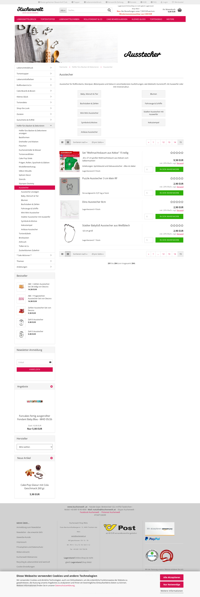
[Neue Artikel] (51, 458)
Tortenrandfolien (26, 154)
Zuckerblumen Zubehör (29, 250)
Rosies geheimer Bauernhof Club (53, 2)
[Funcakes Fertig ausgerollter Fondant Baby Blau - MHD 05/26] (34, 401)
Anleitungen (22, 267)
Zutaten (20, 114)
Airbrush (22, 241)
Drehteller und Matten (28, 141)
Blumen (24, 200)
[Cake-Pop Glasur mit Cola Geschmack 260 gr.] (35, 471)
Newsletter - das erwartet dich (30, 532)
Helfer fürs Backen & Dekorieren (30, 125)
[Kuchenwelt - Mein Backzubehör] (36, 10)
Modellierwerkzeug (27, 166)
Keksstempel (26, 225)
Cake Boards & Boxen (117, 19)
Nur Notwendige (171, 584)
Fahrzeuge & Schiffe (29, 208)
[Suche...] (109, 10)
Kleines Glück (139, 19)
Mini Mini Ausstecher (30, 212)
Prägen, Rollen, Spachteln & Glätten (34, 162)
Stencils (22, 179)
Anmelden (34, 369)
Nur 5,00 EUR (34, 427)
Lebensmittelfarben (69, 19)
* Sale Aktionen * (24, 255)
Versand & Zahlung (115, 2)
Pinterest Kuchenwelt (110, 512)
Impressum (22, 542)
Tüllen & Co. (24, 246)
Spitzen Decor (25, 175)
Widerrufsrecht (23, 552)
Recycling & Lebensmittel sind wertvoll (33, 562)
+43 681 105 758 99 (80, 549)
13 (169, 142)
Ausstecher (24, 187)
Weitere (170, 19)
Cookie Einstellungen (26, 566)
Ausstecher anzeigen (30, 191)
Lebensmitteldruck (93, 2)
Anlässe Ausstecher (29, 229)
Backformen (24, 137)
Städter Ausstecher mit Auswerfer (35, 216)
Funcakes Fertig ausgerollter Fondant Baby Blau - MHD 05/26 (34, 417)
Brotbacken (24, 237)
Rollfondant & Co (93, 19)
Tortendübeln (25, 233)
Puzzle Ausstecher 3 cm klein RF (99, 178)
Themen (20, 261)
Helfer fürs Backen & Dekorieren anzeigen (33, 132)
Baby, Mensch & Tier (30, 196)
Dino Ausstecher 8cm (94, 201)
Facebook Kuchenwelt (89, 512)
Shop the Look (23, 108)
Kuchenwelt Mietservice (27, 557)
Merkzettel (178, 2)
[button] (62, 142)
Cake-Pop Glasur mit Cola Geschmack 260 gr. (35, 486)
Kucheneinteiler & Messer (30, 150)
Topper (76, 2)
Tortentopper (48, 19)
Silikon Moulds (25, 171)
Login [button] (165, 2)
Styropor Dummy (26, 183)
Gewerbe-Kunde (24, 537)
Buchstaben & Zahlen (30, 204)
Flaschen (23, 145)
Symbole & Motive (29, 221)
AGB (144, 2)
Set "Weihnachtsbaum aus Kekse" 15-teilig (105, 152)
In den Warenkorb (169, 169)
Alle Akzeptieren (171, 577)
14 (175, 142)
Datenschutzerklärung (65, 585)
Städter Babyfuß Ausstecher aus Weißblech (106, 225)
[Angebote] (51, 386)
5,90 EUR (35, 494)
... (158, 142)
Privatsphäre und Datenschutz (30, 547)
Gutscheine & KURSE (25, 119)
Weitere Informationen (172, 590)
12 (163, 142)
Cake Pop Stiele (25, 158)
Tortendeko (156, 19)
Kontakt (133, 2)
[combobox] (80, 142)
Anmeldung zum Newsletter (29, 527)
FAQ (154, 2)
